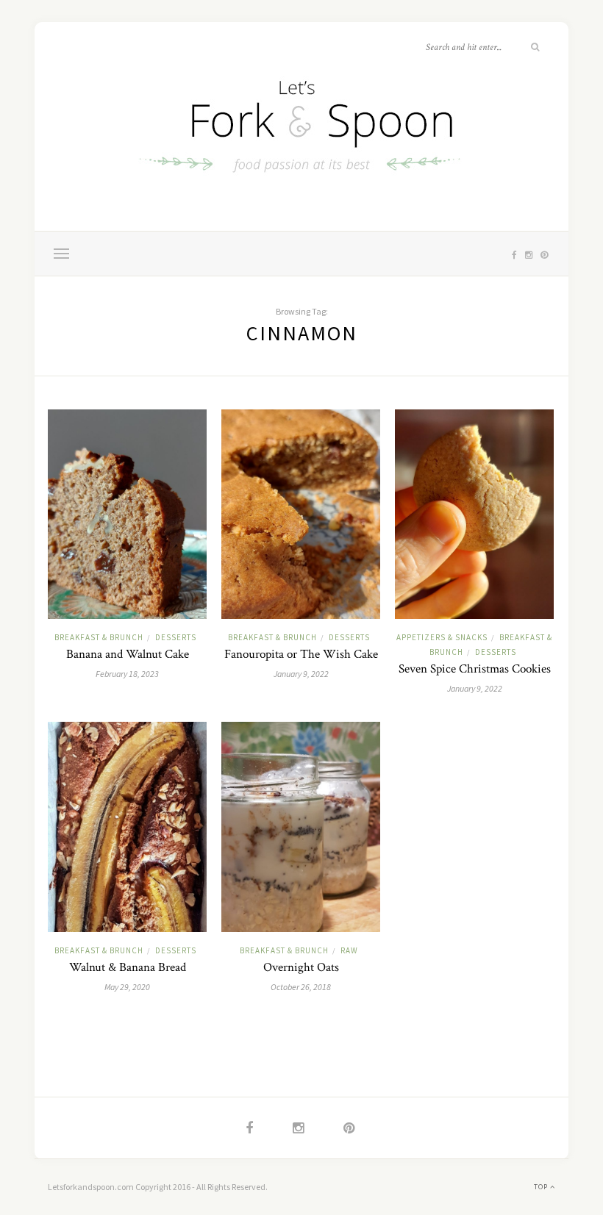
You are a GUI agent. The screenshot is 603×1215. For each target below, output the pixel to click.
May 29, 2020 (127, 986)
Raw (349, 950)
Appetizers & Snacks (442, 637)
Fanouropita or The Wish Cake (301, 654)
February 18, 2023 (127, 673)
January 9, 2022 (301, 673)
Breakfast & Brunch (98, 637)
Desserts (175, 637)
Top (542, 1186)
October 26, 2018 (301, 986)
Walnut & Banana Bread (127, 967)
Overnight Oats (301, 967)
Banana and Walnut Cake (127, 654)
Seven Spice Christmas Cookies (475, 669)
